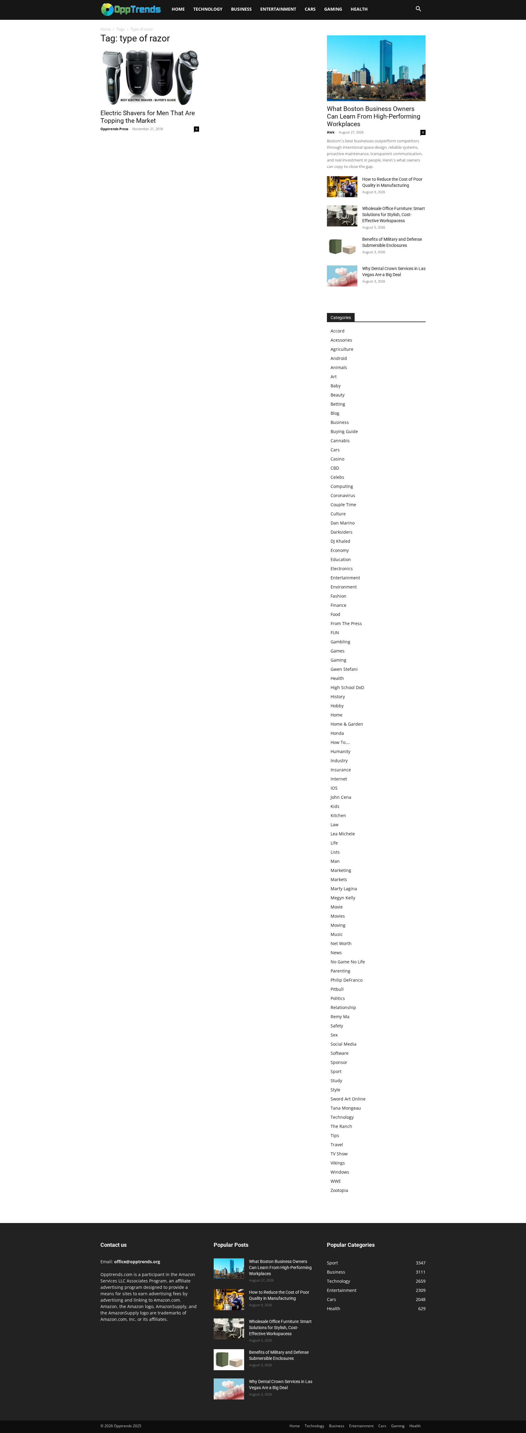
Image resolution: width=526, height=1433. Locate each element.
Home (178, 9)
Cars (310, 9)
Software (340, 1053)
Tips (335, 1135)
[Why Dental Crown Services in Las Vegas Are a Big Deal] (342, 275)
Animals (339, 367)
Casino (337, 459)
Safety (337, 1026)
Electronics (342, 568)
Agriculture (342, 349)
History (338, 696)
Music (337, 934)
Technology (208, 9)
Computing (342, 486)
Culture (338, 514)
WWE (336, 1181)
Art (334, 376)
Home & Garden (347, 724)
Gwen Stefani (344, 669)
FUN (335, 632)
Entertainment (278, 9)
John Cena (341, 797)
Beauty (338, 395)
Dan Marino (343, 523)
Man (335, 861)
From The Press (346, 623)
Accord (338, 331)
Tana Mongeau (346, 1108)
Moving (338, 925)
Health (359, 9)
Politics (338, 998)
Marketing (341, 870)
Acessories (341, 340)
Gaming (333, 9)
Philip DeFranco (347, 980)
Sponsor (339, 1062)
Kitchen (338, 815)
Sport (336, 1071)
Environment (344, 587)
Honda (337, 733)
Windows (340, 1172)
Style (335, 1090)
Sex (334, 1035)
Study (336, 1080)
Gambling (340, 642)
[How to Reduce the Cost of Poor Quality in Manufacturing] (342, 186)
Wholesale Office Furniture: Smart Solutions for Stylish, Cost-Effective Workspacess (393, 214)
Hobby (337, 706)
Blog (335, 413)
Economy (340, 550)
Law (334, 824)
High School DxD (347, 687)
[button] (418, 9)
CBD (335, 468)
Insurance (341, 770)
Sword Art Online (348, 1099)
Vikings (338, 1163)
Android (339, 358)
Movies (338, 916)
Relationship (343, 1007)
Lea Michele (343, 834)
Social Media (343, 1044)
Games (338, 651)
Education (341, 559)
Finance (338, 605)
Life (334, 843)
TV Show (339, 1154)
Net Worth (341, 943)
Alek (331, 132)
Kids (335, 806)
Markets (339, 879)
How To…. (340, 742)
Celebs (337, 477)
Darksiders (341, 532)
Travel (337, 1144)
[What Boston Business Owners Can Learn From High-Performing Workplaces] (376, 68)
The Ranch (341, 1126)
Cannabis (340, 440)
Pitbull (337, 989)
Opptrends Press (114, 128)
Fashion (338, 596)
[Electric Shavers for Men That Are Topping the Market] (149, 77)
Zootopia (339, 1190)
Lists (335, 852)
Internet (339, 779)
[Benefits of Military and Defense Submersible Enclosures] (342, 246)
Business (241, 9)
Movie (337, 907)
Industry (339, 760)
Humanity (340, 751)
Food (335, 614)
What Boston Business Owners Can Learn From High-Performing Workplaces (373, 116)
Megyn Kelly (343, 898)
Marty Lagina (344, 888)
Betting (338, 404)
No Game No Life (348, 962)
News (336, 952)
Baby (336, 386)
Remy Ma (340, 1016)
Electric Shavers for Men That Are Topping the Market (147, 116)
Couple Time (343, 504)
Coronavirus (343, 495)
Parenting (340, 971)
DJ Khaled (340, 541)
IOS (334, 788)
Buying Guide (344, 431)
